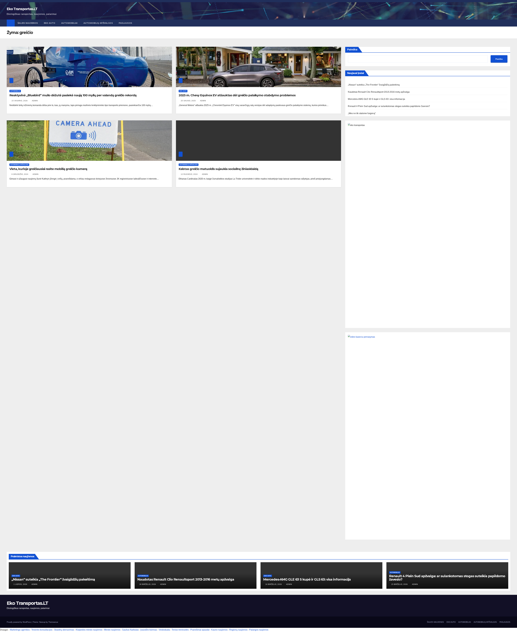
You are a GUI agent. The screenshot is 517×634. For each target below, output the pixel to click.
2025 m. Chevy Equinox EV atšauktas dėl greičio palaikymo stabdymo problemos (237, 95)
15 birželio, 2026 (399, 584)
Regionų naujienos (238, 630)
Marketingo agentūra (20, 630)
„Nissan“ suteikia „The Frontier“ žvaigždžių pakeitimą (374, 85)
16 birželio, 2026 (273, 584)
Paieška (352, 49)
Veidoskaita (164, 630)
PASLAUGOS (125, 23)
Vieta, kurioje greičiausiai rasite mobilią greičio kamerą (48, 169)
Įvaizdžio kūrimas (148, 630)
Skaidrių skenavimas (64, 630)
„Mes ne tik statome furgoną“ (362, 113)
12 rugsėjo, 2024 (189, 174)
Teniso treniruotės (180, 630)
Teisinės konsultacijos (41, 630)
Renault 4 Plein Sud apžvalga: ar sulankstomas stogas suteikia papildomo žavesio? (389, 106)
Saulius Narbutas (130, 630)
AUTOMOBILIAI (69, 23)
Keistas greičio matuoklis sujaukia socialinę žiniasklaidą (218, 169)
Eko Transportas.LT (22, 9)
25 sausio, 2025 (188, 101)
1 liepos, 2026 (21, 584)
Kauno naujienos (219, 630)
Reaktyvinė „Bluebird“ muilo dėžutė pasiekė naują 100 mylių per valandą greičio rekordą (72, 95)
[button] (508, 23)
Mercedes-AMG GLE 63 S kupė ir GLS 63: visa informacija (376, 99)
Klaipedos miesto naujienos (89, 630)
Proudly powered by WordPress (19, 622)
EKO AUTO (49, 23)
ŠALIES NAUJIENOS (28, 23)
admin (35, 101)
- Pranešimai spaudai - (200, 630)
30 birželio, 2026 (147, 584)
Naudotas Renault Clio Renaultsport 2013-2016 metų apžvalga (379, 92)
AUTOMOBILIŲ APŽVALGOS (98, 23)
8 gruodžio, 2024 (20, 174)
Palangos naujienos (258, 630)
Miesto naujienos (112, 630)
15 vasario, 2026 (20, 101)
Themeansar (53, 622)
